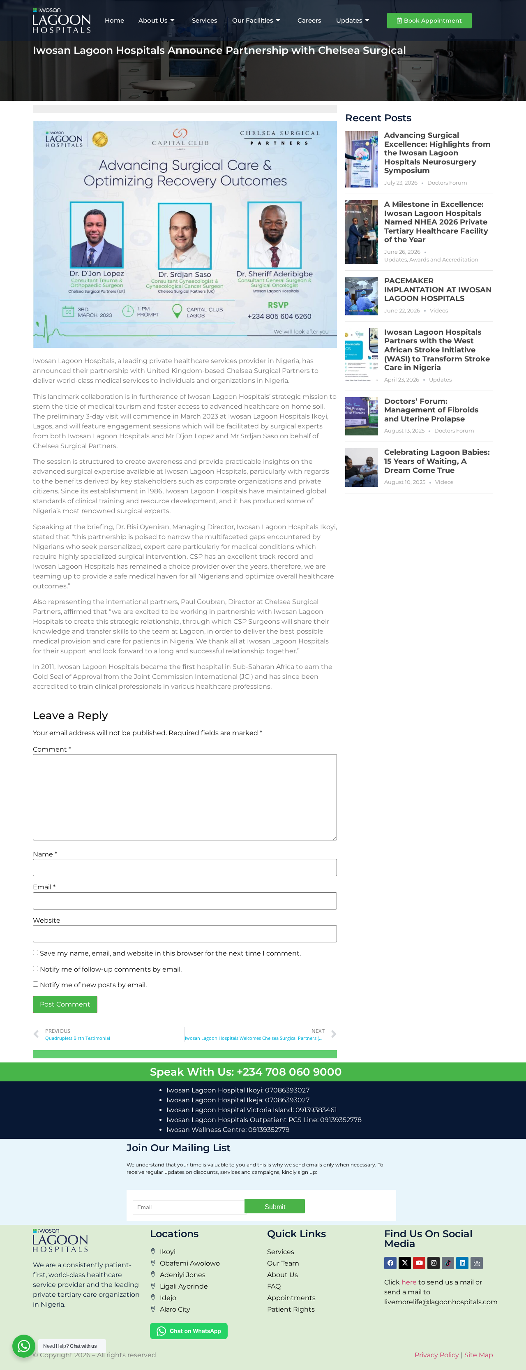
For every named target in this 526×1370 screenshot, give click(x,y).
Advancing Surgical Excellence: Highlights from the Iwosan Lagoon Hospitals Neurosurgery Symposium (437, 153)
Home (114, 20)
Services (204, 20)
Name (45, 854)
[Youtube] (419, 1263)
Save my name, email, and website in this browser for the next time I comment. (170, 953)
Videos (439, 310)
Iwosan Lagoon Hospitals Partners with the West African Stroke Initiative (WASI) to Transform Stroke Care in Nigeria (437, 350)
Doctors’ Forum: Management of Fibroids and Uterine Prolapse (431, 410)
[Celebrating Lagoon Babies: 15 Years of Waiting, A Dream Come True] (361, 467)
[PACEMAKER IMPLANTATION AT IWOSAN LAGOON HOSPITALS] (361, 296)
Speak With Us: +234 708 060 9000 (246, 1071)
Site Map (478, 1355)
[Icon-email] (477, 1263)
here (409, 1282)
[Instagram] (433, 1263)
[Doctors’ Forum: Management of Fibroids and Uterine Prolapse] (361, 416)
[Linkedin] (462, 1263)
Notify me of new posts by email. (93, 985)
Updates (349, 20)
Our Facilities (252, 20)
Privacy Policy (437, 1355)
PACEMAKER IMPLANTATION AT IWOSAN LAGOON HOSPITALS (438, 289)
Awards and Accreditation (443, 259)
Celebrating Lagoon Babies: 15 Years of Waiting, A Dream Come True (437, 461)
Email (44, 887)
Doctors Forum (447, 182)
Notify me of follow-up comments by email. (111, 969)
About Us (153, 20)
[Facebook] (390, 1263)
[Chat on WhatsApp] (189, 1337)
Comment (52, 749)
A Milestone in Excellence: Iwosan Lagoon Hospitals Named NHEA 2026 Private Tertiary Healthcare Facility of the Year (436, 222)
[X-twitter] (405, 1263)
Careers (309, 20)
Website (46, 920)
